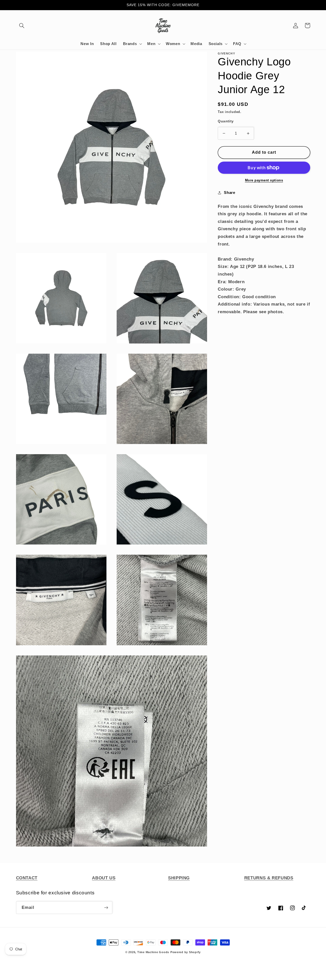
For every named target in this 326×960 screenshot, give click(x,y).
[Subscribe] (106, 907)
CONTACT (26, 878)
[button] (22, 25)
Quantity (226, 121)
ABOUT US (103, 878)
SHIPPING (179, 878)
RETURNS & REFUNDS (268, 878)
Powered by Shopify (185, 952)
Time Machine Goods (153, 952)
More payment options (264, 180)
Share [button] (229, 193)
